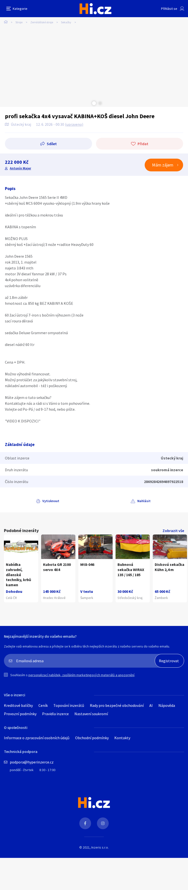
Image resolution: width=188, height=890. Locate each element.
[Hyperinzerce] (95, 8)
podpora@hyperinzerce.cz (32, 762)
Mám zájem (162, 165)
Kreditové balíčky (18, 705)
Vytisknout (50, 501)
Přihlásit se (169, 8)
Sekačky (66, 22)
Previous (88, 103)
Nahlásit (144, 501)
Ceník (43, 705)
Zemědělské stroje (41, 22)
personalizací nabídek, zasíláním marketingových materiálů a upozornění (81, 675)
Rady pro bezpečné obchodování (117, 705)
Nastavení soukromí (91, 713)
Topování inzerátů (68, 705)
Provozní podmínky (20, 713)
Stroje (19, 22)
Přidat (143, 143)
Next (100, 103)
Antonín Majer (20, 168)
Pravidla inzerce (55, 713)
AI (151, 705)
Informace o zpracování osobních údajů (37, 737)
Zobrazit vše (173, 530)
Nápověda (166, 705)
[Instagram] (103, 823)
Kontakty (122, 737)
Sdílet (52, 143)
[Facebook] (85, 823)
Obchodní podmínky (92, 737)
